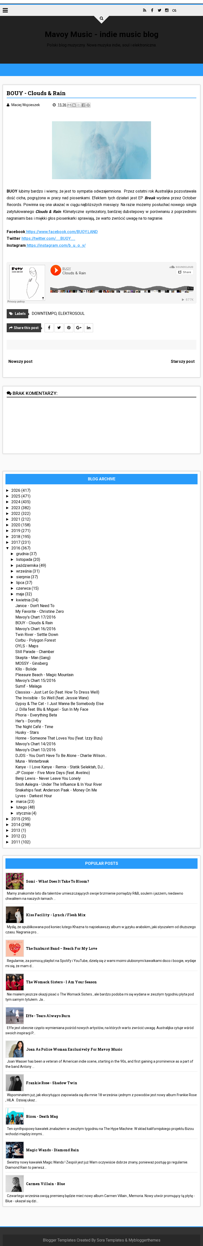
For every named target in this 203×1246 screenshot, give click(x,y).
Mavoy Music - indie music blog (101, 34)
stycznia (24, 813)
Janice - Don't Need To (34, 605)
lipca (20, 582)
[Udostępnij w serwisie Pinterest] (88, 105)
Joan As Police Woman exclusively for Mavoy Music (74, 1049)
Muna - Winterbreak (32, 761)
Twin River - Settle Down (36, 634)
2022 (16, 513)
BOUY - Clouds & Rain (34, 623)
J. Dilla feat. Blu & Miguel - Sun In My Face (51, 709)
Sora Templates (110, 1240)
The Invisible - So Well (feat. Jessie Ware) (52, 698)
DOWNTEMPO (44, 313)
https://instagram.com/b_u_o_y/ (56, 245)
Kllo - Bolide (26, 669)
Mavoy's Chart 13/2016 (35, 750)
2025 (16, 496)
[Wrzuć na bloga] (74, 105)
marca (21, 801)
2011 (16, 842)
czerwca (24, 588)
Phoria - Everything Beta (36, 715)
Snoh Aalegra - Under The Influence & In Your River (58, 784)
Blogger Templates (59, 1240)
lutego (22, 807)
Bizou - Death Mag (42, 1116)
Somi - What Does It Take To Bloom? (57, 881)
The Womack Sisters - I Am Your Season (61, 982)
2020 (16, 525)
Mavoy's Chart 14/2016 (35, 744)
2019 (16, 530)
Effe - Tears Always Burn (48, 1015)
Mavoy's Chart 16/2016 (35, 628)
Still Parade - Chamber (34, 651)
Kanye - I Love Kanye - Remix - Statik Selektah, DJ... (60, 767)
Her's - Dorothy (28, 721)
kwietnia (23, 600)
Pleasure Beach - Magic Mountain (44, 674)
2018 (16, 536)
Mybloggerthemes (144, 1240)
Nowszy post (20, 361)
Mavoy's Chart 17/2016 (35, 617)
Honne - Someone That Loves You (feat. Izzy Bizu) (58, 738)
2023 (16, 507)
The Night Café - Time (34, 726)
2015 (16, 819)
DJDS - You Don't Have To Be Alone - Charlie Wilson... (61, 755)
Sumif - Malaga (28, 686)
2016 (16, 548)
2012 (16, 836)
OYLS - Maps (26, 646)
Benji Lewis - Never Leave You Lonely (48, 778)
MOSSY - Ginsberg (31, 663)
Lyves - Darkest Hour (33, 795)
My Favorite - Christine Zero (39, 611)
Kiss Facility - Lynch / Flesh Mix (56, 915)
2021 (16, 519)
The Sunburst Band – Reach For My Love (61, 948)
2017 (16, 542)
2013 (16, 830)
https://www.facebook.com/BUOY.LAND (62, 231)
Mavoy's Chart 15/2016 (35, 680)
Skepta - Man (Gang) (33, 657)
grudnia (23, 553)
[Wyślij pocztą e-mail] (69, 105)
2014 (16, 824)
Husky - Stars (27, 732)
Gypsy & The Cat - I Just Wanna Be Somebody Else (59, 703)
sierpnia (23, 577)
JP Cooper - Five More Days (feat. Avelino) (52, 772)
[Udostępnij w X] (78, 105)
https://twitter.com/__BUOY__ (48, 238)
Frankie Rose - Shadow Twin (51, 1082)
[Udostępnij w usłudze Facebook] (83, 105)
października (27, 565)
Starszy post (183, 361)
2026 (16, 490)
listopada (24, 559)
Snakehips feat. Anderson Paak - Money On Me (56, 790)
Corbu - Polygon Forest (35, 640)
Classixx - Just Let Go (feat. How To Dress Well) (57, 692)
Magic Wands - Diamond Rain (52, 1150)
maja (20, 594)
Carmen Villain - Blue (45, 1183)
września (24, 571)
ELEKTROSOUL (71, 313)
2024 (16, 501)
